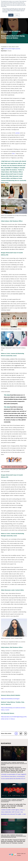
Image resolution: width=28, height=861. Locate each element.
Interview (5, 48)
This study (7, 395)
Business (18, 48)
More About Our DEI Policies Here (14, 466)
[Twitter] (20, 733)
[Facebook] (16, 733)
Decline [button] (17, 15)
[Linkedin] (25, 733)
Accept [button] (11, 15)
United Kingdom (12, 48)
